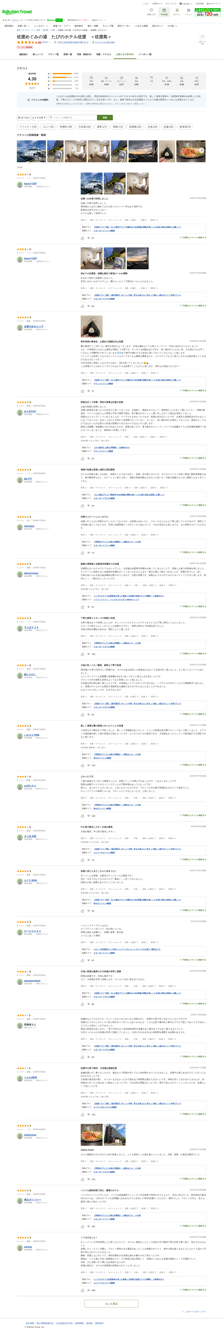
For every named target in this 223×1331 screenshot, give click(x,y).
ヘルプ (146, 4)
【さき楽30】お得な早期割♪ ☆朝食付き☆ (112, 447)
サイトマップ (171, 4)
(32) (84, 54)
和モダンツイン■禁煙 (102, 758)
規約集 (89, 1323)
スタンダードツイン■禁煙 (104, 230)
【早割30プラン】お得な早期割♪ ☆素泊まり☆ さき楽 (117, 542)
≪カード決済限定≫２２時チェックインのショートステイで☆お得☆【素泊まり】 (127, 949)
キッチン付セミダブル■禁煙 (105, 1107)
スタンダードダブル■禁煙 (104, 299)
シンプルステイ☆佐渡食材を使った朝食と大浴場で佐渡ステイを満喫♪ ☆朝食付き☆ (129, 596)
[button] (31, 151)
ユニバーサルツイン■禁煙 (104, 852)
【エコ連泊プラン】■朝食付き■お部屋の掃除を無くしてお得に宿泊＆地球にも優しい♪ (129, 494)
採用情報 (79, 1323)
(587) (125, 54)
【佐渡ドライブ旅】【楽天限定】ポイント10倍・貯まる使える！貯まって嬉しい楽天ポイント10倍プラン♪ (137, 295)
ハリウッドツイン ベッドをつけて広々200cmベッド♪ (116, 599)
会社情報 (30, 1323)
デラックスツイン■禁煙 (103, 383)
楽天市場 (200, 4)
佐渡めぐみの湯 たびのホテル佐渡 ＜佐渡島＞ (64, 36)
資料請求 (99, 1323)
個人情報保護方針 (45, 1323)
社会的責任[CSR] (64, 1323)
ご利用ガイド (157, 4)
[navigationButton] (201, 150)
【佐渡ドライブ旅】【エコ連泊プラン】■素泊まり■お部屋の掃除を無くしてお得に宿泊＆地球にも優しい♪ (137, 227)
